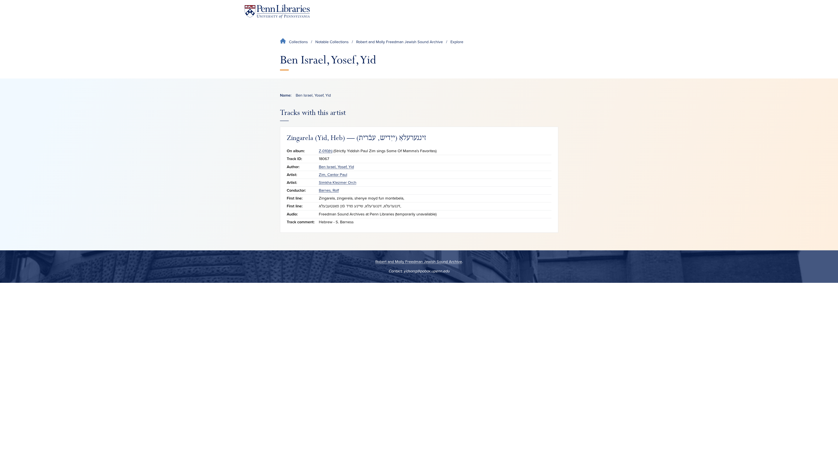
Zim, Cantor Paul (333, 174)
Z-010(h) (325, 150)
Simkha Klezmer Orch (337, 182)
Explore (456, 41)
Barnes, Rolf (329, 190)
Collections (298, 41)
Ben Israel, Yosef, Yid (336, 166)
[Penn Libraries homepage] (277, 11)
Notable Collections (332, 41)
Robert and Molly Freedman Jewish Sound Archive (399, 41)
